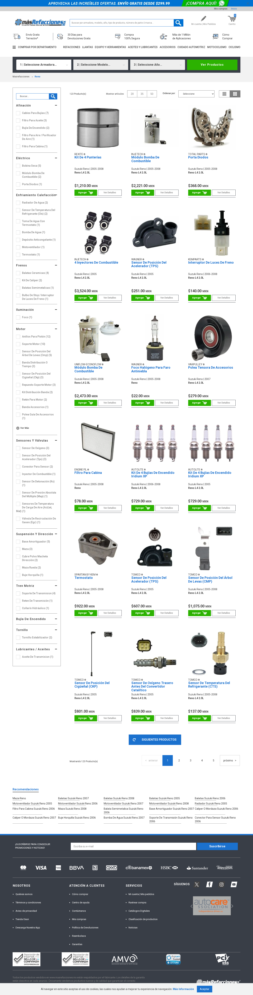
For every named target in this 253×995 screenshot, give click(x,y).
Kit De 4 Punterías (87, 157)
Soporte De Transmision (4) (39, 593)
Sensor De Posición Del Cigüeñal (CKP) (92, 685)
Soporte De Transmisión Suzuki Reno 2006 (171, 819)
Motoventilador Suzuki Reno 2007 (123, 803)
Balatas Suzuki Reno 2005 (164, 798)
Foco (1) (27, 317)
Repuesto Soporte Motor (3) (39, 384)
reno (37, 76)
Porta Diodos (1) (32, 184)
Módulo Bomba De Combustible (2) (33, 175)
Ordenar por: (169, 93)
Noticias (133, 927)
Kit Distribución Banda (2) (37, 392)
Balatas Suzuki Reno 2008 (119, 798)
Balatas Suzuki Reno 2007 (73, 798)
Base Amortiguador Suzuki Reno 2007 (171, 808)
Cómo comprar (80, 894)
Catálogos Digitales (139, 910)
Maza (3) (27, 549)
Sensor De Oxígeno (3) (35, 448)
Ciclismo (234, 47)
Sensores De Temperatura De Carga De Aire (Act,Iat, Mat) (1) (35, 507)
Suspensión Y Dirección (34, 534)
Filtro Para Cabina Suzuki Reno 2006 (34, 808)
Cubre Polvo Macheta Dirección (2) (35, 558)
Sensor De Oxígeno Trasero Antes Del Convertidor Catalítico (152, 686)
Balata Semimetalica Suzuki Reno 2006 (123, 810)
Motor (21, 329)
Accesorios (168, 47)
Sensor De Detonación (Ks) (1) (38, 483)
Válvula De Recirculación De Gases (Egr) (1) (39, 520)
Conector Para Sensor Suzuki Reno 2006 (215, 819)
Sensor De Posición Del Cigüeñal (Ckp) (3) (36, 375)
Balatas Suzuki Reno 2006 (210, 798)
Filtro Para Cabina (88, 473)
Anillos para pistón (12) (36, 336)
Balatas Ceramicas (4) (35, 272)
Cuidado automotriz (191, 47)
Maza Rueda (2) (31, 567)
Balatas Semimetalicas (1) (38, 287)
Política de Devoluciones (85, 927)
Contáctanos (79, 910)
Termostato (83, 578)
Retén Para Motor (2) (34, 399)
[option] (212, 905)
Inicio (234, 8)
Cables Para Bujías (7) (35, 113)
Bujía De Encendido (31, 619)
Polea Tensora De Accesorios (210, 367)
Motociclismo (217, 47)
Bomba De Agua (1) (33, 232)
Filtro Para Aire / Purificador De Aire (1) (39, 137)
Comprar (85, 193)
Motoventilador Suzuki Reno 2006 (78, 803)
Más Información (183, 989)
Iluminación (25, 310)
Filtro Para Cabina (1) (35, 146)
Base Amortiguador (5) (36, 541)
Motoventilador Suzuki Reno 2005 (32, 803)
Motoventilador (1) (33, 247)
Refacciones (71, 47)
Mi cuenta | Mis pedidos (141, 894)
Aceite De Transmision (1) (37, 656)
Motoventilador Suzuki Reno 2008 (169, 803)
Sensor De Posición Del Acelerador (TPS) (149, 264)
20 (132, 93)
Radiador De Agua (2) (35, 202)
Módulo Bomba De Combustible (145, 159)
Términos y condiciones (28, 902)
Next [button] (231, 906)
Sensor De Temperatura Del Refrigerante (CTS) (209, 685)
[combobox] (43, 65)
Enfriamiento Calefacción (36, 195)
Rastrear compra (137, 902)
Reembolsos (79, 936)
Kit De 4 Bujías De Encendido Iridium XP (152, 474)
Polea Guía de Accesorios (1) (38, 416)
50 (151, 93)
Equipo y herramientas (110, 47)
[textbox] (127, 23)
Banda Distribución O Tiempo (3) (35, 364)
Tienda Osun (22, 919)
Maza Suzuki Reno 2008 (72, 808)
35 (142, 93)
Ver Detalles (110, 192)
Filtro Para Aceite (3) (34, 120)
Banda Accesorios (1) (35, 407)
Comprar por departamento (37, 47)
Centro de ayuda (80, 902)
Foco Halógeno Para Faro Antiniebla (150, 369)
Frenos (21, 265)
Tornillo (22, 630)
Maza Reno (19, 798)
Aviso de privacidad (26, 910)
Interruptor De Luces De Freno (211, 262)
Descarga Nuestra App (28, 927)
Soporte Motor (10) (33, 343)
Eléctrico (23, 158)
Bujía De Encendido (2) (35, 127)
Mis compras (220, 8)
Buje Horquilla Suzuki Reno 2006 (77, 817)
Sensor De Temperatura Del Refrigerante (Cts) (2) (38, 212)
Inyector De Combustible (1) (39, 474)
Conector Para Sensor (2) (37, 466)
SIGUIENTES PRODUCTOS (159, 739)
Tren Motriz (25, 586)
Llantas (87, 47)
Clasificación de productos (143, 919)
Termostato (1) (31, 254)
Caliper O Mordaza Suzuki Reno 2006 (216, 808)
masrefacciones (21, 76)
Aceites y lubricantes (143, 47)
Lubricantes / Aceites (33, 649)
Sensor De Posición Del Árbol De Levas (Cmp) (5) (37, 353)
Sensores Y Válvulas (32, 440)
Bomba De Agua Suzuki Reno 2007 (124, 817)
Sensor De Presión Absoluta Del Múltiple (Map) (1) (39, 494)
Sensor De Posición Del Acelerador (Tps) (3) (36, 457)
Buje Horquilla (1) (32, 574)
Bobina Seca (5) (31, 165)
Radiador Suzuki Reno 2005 (211, 803)
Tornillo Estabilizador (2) (37, 637)
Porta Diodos (198, 157)
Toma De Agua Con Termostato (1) (33, 223)
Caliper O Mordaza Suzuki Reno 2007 (34, 817)
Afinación (23, 105)
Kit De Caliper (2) (32, 280)
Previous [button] (190, 906)
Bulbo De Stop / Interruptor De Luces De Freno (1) (38, 297)
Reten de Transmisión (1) (37, 600)
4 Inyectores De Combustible (96, 262)
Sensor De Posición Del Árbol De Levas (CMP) (210, 579)
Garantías (77, 944)
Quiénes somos (24, 894)
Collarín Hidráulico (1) (35, 608)
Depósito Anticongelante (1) (39, 239)
